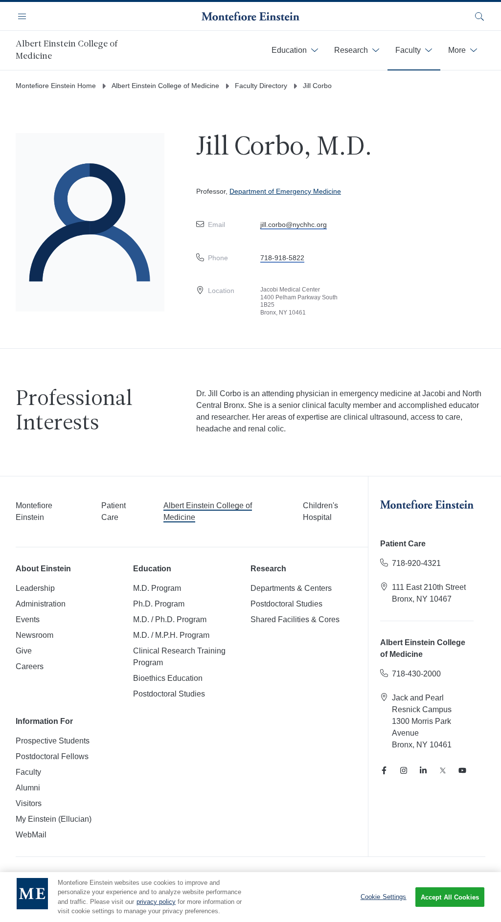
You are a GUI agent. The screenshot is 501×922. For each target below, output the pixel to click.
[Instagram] (404, 770)
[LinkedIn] (423, 770)
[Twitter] (443, 770)
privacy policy (156, 901)
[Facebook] (384, 770)
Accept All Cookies (450, 897)
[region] (250, 897)
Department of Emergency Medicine (285, 191)
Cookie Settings (384, 896)
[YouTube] (462, 770)
